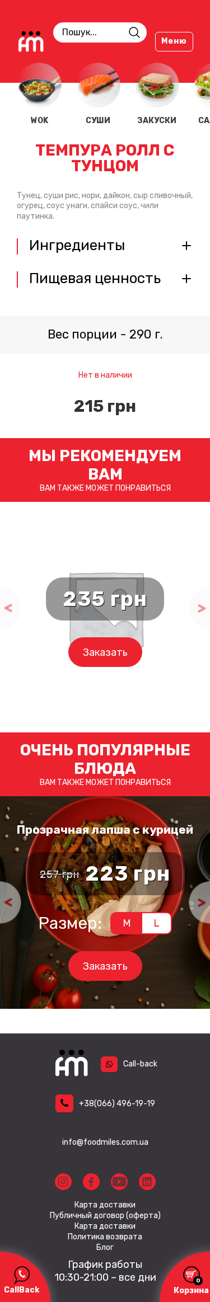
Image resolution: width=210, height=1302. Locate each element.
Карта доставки (105, 1205)
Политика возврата (105, 1237)
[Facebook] (91, 1181)
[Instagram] (63, 1181)
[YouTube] (119, 1181)
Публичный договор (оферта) (105, 1216)
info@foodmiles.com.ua (105, 1142)
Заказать (105, 652)
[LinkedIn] (147, 1181)
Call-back (140, 1064)
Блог (105, 1248)
